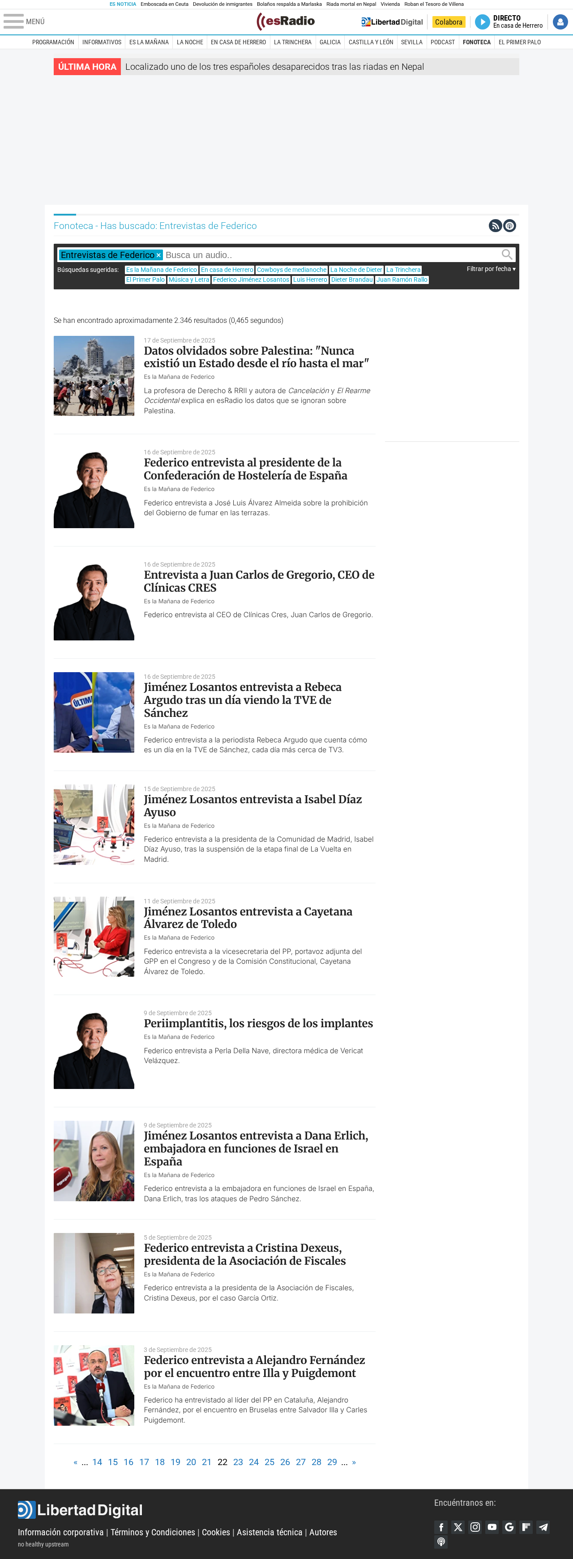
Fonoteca (477, 42)
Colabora (448, 21)
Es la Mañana (149, 42)
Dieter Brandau (352, 279)
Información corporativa (61, 1532)
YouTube (492, 1527)
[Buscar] (507, 254)
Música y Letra (189, 279)
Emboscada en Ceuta (164, 4)
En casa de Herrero (238, 42)
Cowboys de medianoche (291, 269)
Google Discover (509, 1527)
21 (207, 1462)
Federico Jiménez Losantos (251, 279)
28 (316, 1462)
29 (332, 1462)
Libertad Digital (226, 1510)
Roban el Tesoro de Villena (434, 4)
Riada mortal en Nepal (351, 4)
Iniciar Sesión (560, 22)
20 (191, 1462)
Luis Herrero (310, 279)
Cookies (216, 1532)
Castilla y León (371, 42)
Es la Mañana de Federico (161, 269)
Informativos (101, 42)
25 (269, 1462)
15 (113, 1462)
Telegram (543, 1527)
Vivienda (390, 4)
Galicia (330, 42)
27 (301, 1462)
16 (128, 1462)
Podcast (443, 42)
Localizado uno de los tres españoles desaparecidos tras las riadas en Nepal (274, 66)
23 (238, 1462)
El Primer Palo (520, 42)
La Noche (190, 42)
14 (97, 1462)
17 (144, 1462)
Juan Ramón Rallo (402, 279)
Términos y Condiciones (153, 1532)
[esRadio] (285, 22)
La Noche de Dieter (356, 269)
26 (285, 1462)
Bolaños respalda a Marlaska (289, 4)
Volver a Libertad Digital (392, 22)
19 (175, 1462)
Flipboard (526, 1527)
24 (254, 1462)
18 (160, 1462)
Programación (53, 42)
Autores (323, 1532)
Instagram (475, 1527)
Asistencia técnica (270, 1532)
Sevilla (412, 42)
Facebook (441, 1527)
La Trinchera (293, 42)
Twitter (458, 1527)
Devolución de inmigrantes (222, 4)
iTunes (441, 1542)
